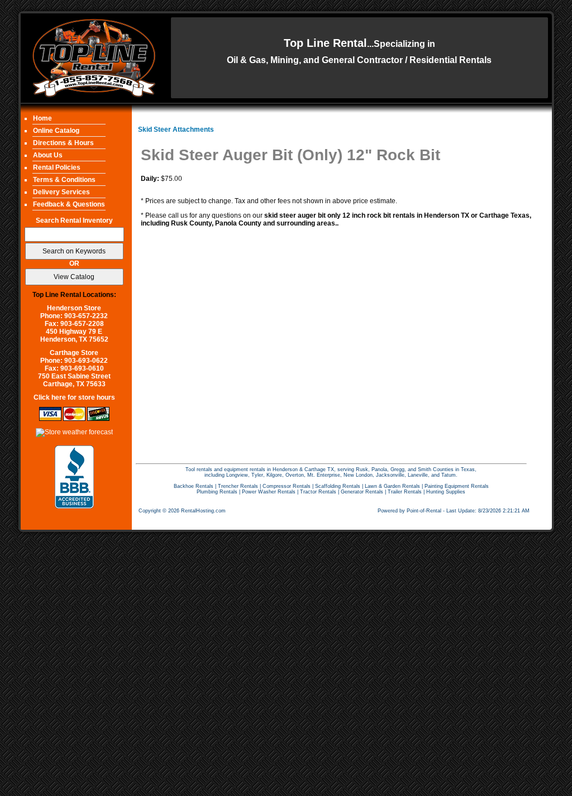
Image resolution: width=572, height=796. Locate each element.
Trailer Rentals (405, 492)
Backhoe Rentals (193, 486)
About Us (48, 155)
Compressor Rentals (287, 486)
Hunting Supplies (445, 492)
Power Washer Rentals (268, 492)
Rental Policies (56, 167)
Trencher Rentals (238, 486)
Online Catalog (56, 131)
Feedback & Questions (69, 204)
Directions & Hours (63, 143)
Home (42, 118)
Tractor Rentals (318, 492)
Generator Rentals (362, 492)
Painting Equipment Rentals (457, 486)
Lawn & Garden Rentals (392, 486)
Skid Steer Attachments (176, 129)
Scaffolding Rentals (337, 486)
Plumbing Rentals (217, 492)
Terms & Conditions (64, 180)
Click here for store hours (74, 397)
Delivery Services (61, 192)
